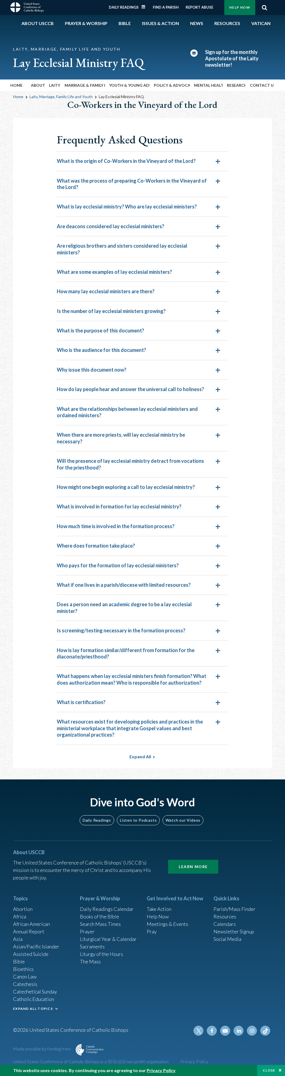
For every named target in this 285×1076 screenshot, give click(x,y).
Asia (18, 939)
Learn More (193, 866)
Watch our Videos (183, 820)
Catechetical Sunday (35, 991)
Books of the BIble (99, 916)
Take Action (159, 909)
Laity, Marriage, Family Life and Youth (61, 96)
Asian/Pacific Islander (36, 946)
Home (16, 85)
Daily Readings (124, 7)
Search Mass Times (100, 924)
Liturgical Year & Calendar (108, 939)
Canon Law (24, 976)
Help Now (239, 7)
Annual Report (28, 931)
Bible (19, 961)
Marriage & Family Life (85, 85)
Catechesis (25, 984)
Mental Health (208, 85)
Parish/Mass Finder (234, 909)
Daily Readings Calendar (145, 7)
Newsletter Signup (233, 931)
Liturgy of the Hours (101, 954)
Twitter (198, 1031)
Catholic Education (33, 999)
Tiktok (265, 1031)
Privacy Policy (194, 1061)
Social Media (227, 939)
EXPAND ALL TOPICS (33, 1009)
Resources (224, 916)
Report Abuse (199, 7)
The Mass (90, 961)
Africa (19, 916)
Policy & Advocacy (172, 85)
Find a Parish (166, 7)
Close (269, 1070)
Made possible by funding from (42, 1048)
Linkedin (239, 1031)
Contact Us (261, 85)
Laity (54, 85)
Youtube (225, 1031)
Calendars (224, 924)
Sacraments (92, 946)
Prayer (87, 931)
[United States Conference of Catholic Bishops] (27, 6)
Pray (152, 931)
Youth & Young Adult (129, 85)
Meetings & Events (167, 924)
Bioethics (23, 969)
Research (236, 85)
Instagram (252, 1031)
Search (264, 7)
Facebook (212, 1031)
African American (31, 924)
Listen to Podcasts (138, 820)
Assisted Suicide (30, 954)
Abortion (23, 909)
